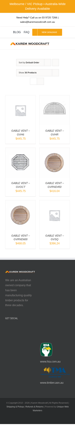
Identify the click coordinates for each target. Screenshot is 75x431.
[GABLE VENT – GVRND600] (20, 202)
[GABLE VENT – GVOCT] (20, 150)
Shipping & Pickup (15, 407)
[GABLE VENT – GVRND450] (54, 150)
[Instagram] (11, 327)
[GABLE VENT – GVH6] (20, 97)
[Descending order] (55, 62)
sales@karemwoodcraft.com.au (37, 21)
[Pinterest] (16, 327)
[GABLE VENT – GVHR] (54, 97)
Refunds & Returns (34, 407)
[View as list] (40, 81)
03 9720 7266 (49, 17)
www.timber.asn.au (51, 382)
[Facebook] (6, 327)
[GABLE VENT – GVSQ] (54, 202)
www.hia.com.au (50, 361)
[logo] (29, 43)
